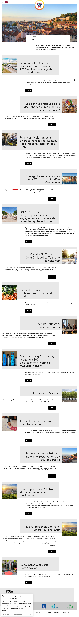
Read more (5, 610)
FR (3, 2)
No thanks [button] (6, 614)
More (27, 90)
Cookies (42, 615)
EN (6, 2)
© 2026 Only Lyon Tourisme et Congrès (41, 612)
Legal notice (56, 612)
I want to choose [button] (18, 614)
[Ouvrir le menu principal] (75, 2)
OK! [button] (30, 614)
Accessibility (35, 615)
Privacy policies (64, 612)
